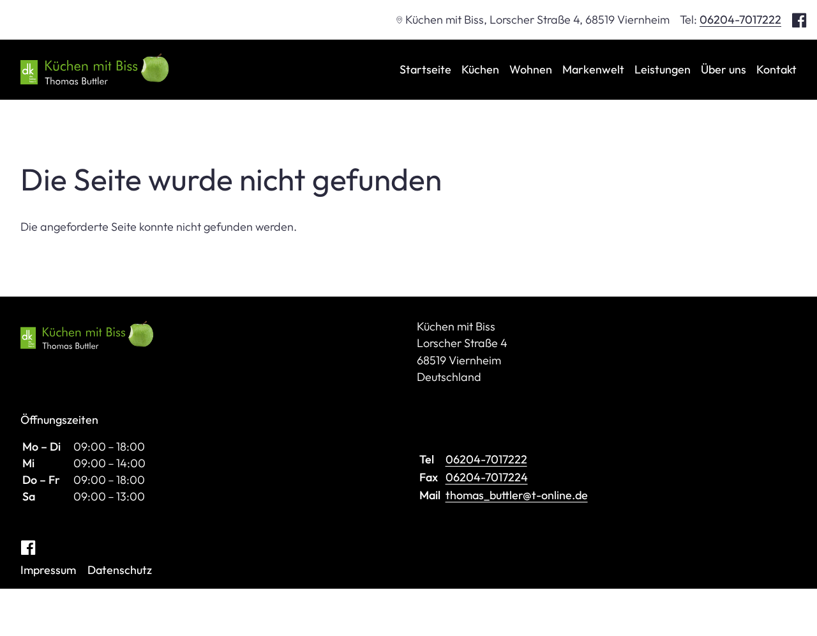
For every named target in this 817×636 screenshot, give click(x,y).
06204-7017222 (740, 19)
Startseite (425, 69)
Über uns (723, 69)
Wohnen (530, 69)
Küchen (480, 69)
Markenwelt (593, 69)
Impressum (48, 569)
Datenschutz (119, 569)
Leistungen (662, 69)
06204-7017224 (487, 477)
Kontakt (776, 69)
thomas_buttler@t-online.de (517, 495)
